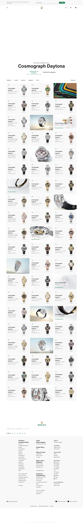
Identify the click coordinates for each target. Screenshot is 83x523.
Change (62, 2)
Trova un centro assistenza (39, 492)
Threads (57, 465)
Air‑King (20, 444)
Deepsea (20, 462)
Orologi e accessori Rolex (23, 441)
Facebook (57, 467)
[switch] (60, 501)
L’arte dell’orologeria (40, 441)
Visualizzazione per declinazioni (33, 72)
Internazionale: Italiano (13, 501)
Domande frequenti (58, 442)
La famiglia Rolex (40, 470)
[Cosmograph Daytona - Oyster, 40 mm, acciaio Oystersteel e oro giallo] (17, 138)
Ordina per (73, 80)
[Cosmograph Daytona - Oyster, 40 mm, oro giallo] (41, 90)
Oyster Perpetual (22, 459)
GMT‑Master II (21, 455)
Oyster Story (40, 447)
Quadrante (30, 80)
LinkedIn (57, 469)
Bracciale (23, 80)
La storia (38, 457)
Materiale (9, 80)
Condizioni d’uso (33, 506)
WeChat (57, 475)
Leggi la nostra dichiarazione (57, 448)
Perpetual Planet (39, 465)
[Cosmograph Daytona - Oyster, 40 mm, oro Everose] (17, 106)
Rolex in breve (40, 452)
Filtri (37, 80)
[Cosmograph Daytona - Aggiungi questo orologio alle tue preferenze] (8, 85)
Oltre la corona (39, 455)
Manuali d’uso (57, 457)
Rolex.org (56, 485)
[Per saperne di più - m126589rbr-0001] (50, 127)
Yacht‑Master (21, 467)
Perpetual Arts (39, 467)
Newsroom (56, 483)
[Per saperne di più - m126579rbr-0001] (50, 159)
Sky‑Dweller (21, 464)
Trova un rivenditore (40, 490)
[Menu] (9, 7)
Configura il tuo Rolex (23, 477)
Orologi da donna (22, 480)
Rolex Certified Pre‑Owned (39, 479)
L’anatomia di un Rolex (41, 444)
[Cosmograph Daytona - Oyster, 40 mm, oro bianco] (41, 106)
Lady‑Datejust (21, 449)
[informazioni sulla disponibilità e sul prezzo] (15, 93)
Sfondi (55, 454)
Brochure (56, 455)
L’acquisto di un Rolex (41, 477)
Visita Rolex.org (41, 515)
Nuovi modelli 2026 (22, 473)
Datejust (20, 447)
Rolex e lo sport (39, 464)
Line (56, 478)
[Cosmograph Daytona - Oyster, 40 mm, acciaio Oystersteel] (17, 122)
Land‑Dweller (21, 457)
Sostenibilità (39, 454)
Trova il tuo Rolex (22, 475)
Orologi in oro (21, 482)
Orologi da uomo (22, 478)
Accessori (20, 485)
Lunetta (15, 80)
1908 (19, 470)
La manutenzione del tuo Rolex (41, 482)
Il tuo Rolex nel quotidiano (39, 486)
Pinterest (57, 472)
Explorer (20, 452)
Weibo (56, 473)
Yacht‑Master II (21, 469)
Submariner (21, 465)
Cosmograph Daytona (23, 445)
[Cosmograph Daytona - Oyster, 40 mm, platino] (17, 90)
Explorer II (20, 454)
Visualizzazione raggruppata (49, 72)
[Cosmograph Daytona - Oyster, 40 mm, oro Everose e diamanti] (17, 218)
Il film (37, 449)
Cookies (51, 506)
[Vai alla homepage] (41, 7)
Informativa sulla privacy (43, 506)
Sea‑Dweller (21, 460)
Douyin (56, 477)
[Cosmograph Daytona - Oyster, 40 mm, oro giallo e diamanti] (17, 282)
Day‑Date (20, 450)
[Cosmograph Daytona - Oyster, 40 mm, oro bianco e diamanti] (41, 138)
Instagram (57, 464)
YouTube (57, 462)
